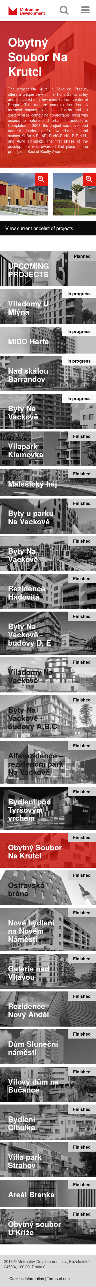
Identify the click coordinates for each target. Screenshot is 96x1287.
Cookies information (26, 1278)
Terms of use (58, 1278)
